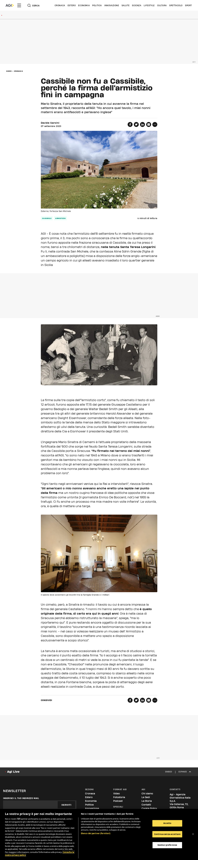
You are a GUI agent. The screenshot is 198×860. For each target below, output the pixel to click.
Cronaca (60, 5)
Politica (97, 5)
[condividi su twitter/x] (136, 124)
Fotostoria (119, 797)
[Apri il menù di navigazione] (19, 5)
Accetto (167, 823)
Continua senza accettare (167, 834)
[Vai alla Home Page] (9, 5)
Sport (188, 5)
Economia (84, 5)
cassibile (47, 218)
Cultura (162, 5)
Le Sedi (146, 797)
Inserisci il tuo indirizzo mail (21, 798)
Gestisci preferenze (167, 845)
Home (9, 71)
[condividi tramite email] (148, 124)
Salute (126, 5)
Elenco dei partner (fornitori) (95, 833)
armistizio (60, 218)
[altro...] (154, 124)
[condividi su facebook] (130, 124)
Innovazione (111, 5)
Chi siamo (147, 793)
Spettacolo (176, 5)
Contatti (146, 804)
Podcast (118, 800)
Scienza (136, 5)
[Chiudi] (193, 834)
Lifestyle (149, 5)
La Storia (147, 800)
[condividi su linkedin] (142, 124)
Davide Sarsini (50, 123)
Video (116, 793)
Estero (72, 5)
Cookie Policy (149, 808)
